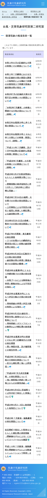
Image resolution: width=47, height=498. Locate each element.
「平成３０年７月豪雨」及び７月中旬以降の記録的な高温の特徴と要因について (18, 151)
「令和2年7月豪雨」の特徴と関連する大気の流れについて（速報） (18, 111)
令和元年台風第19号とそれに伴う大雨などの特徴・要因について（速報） (18, 137)
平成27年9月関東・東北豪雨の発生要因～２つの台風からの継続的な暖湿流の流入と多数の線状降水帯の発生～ (18, 240)
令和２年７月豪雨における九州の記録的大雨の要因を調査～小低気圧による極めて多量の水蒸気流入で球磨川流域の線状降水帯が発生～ (18, 81)
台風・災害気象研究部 (18, 14)
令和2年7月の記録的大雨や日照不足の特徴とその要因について (18, 97)
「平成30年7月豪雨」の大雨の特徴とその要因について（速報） (18, 164)
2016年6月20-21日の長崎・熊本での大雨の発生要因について (18, 224)
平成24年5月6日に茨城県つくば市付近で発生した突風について (18, 393)
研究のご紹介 (19, 11)
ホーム (4, 11)
